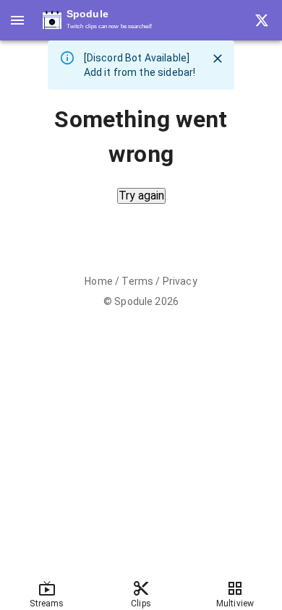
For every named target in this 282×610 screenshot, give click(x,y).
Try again (141, 195)
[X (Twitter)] (261, 20)
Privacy (180, 281)
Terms (137, 281)
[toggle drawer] (17, 20)
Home (99, 281)
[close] (217, 58)
